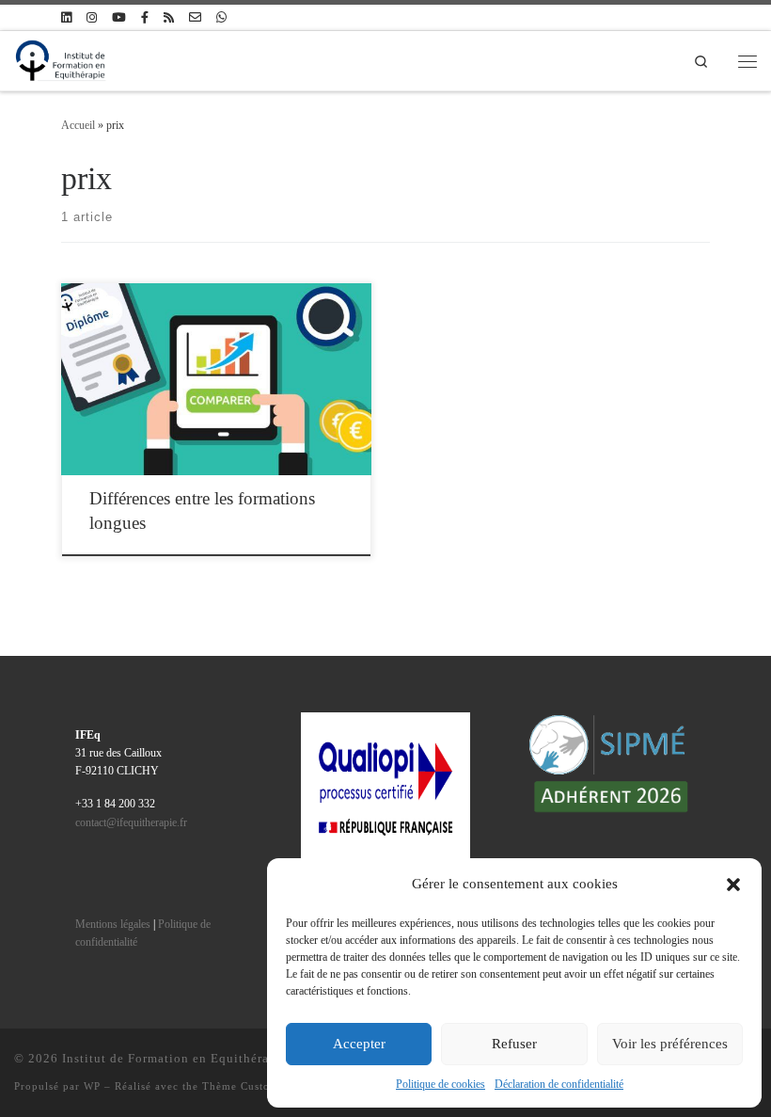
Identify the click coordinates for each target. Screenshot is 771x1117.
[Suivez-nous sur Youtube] (119, 17)
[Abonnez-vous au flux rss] (169, 17)
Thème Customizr (247, 1086)
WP (92, 1086)
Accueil (78, 125)
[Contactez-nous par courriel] (195, 17)
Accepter (359, 1043)
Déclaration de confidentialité (559, 1084)
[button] (733, 884)
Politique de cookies (440, 1084)
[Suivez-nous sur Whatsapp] (221, 17)
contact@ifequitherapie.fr (131, 823)
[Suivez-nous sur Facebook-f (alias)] (145, 17)
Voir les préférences (670, 1043)
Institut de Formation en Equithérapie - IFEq (195, 1058)
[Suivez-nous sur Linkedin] (66, 17)
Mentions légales (112, 924)
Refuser (514, 1043)
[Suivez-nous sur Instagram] (92, 17)
